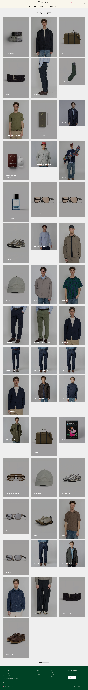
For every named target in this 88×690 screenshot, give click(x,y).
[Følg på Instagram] (6, 682)
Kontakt (38, 670)
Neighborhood (53, 6)
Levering (52, 674)
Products (30, 6)
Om (46, 6)
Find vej (38, 674)
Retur (52, 676)
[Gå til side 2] (47, 661)
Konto (52, 670)
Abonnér (72, 677)
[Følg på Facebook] (3, 682)
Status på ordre (54, 672)
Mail (38, 672)
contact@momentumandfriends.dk (12, 678)
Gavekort (42, 6)
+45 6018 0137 (8, 677)
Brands (35, 6)
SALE (59, 6)
